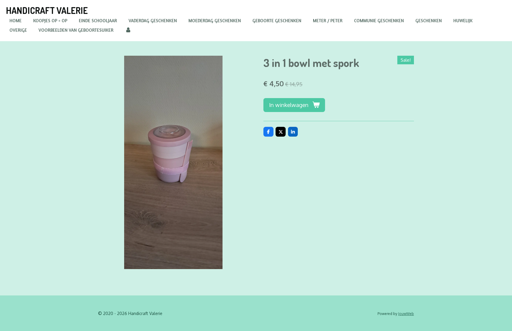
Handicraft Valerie (47, 10)
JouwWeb (406, 313)
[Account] (128, 30)
